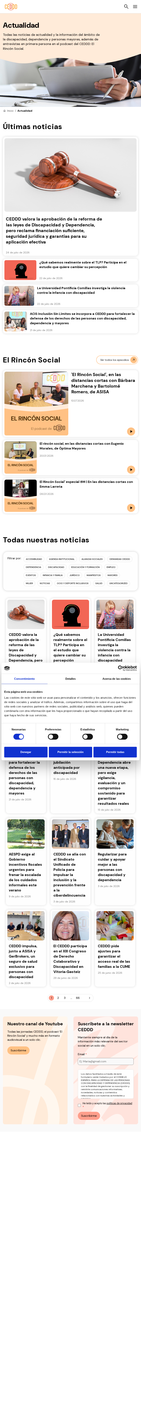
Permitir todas (115, 752)
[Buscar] (126, 7)
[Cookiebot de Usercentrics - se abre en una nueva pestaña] (121, 668)
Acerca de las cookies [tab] (116, 678)
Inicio (10, 110)
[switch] (53, 737)
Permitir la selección (70, 752)
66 (78, 998)
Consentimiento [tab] (24, 678)
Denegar (25, 752)
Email (81, 1054)
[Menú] (135, 7)
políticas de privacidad (119, 1103)
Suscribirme (18, 1050)
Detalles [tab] (70, 678)
